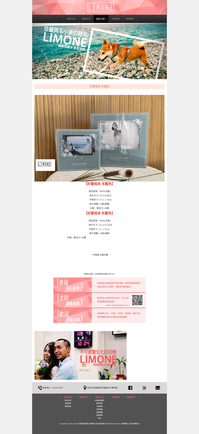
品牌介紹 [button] (71, 19)
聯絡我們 (130, 19)
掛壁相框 (99, 415)
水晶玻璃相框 (99, 400)
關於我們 (68, 400)
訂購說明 (116, 19)
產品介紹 (99, 397)
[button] (42, 51)
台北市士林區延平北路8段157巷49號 (102, 388)
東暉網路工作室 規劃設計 (130, 424)
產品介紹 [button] (100, 19)
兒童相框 (99, 409)
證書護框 (99, 412)
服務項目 (68, 406)
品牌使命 (68, 403)
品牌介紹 (68, 397)
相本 (99, 418)
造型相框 (99, 403)
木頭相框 (99, 406)
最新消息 (86, 19)
